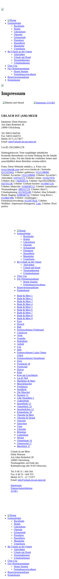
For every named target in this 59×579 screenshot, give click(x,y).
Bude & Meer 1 (25, 295)
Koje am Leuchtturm (27, 375)
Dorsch (20, 324)
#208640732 (23, 195)
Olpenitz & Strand (26, 417)
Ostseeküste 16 (24, 440)
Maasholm (19, 46)
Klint (19, 372)
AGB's (14, 491)
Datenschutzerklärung (21, 488)
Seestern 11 (22, 395)
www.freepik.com (10, 169)
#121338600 (42, 172)
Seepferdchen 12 (25, 409)
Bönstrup (21, 432)
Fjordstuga (22, 386)
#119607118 (47, 183)
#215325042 (7, 172)
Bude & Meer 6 (25, 310)
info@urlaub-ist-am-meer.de (22, 141)
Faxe (19, 321)
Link (38, 203)
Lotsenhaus (22, 435)
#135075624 (31, 200)
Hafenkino (22, 341)
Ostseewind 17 (24, 443)
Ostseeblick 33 (24, 406)
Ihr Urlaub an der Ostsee (20, 51)
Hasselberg (19, 43)
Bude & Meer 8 (25, 315)
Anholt (20, 344)
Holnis (17, 28)
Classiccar (22, 332)
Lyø (19, 346)
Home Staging (21, 71)
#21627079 (48, 178)
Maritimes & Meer (26, 381)
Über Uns (12, 65)
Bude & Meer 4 (25, 304)
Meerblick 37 (23, 446)
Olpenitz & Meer (25, 415)
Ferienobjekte (14, 23)
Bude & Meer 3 (25, 301)
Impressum (16, 485)
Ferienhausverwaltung (25, 74)
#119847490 (7, 197)
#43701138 (6, 183)
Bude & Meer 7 (25, 312)
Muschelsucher (24, 383)
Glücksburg (19, 31)
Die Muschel (23, 392)
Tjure (19, 426)
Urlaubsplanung (22, 63)
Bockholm (19, 26)
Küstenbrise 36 (24, 412)
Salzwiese (22, 423)
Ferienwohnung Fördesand (30, 329)
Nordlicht (21, 389)
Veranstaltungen (22, 60)
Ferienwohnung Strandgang (31, 358)
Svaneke (21, 338)
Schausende (20, 37)
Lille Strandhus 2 (25, 398)
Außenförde (23, 400)
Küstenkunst (14, 80)
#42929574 (22, 180)
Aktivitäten (19, 54)
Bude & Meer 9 (25, 318)
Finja (19, 361)
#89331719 (24, 189)
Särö (19, 349)
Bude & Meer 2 (25, 298)
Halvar (20, 369)
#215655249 (24, 192)
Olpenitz (18, 34)
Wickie (20, 437)
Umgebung (19, 48)
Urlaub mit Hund (22, 57)
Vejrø (19, 335)
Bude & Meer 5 (25, 307)
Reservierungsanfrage (18, 77)
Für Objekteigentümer (18, 68)
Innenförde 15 (24, 403)
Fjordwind (22, 366)
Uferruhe (21, 429)
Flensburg (19, 40)
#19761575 (19, 178)
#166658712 (28, 186)
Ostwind (21, 420)
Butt (19, 327)
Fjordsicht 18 (23, 363)
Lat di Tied (22, 378)
